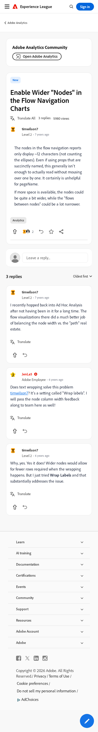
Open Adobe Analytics (40, 56)
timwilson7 (30, 129)
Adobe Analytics (17, 23)
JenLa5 (27, 374)
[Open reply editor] (49, 258)
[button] (26, 118)
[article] (49, 324)
